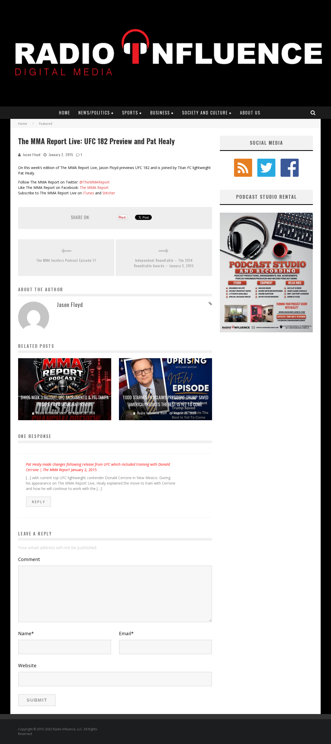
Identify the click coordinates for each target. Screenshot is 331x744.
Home (64, 113)
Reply (38, 501)
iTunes (88, 192)
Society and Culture (205, 113)
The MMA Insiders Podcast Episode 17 (66, 260)
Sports (130, 113)
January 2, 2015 (84, 469)
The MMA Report (94, 187)
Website (27, 665)
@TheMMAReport (94, 182)
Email (126, 633)
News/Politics (94, 113)
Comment (29, 559)
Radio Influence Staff (51, 413)
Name (26, 633)
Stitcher (108, 192)
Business (160, 113)
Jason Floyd (32, 154)
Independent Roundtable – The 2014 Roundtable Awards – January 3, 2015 (164, 262)
